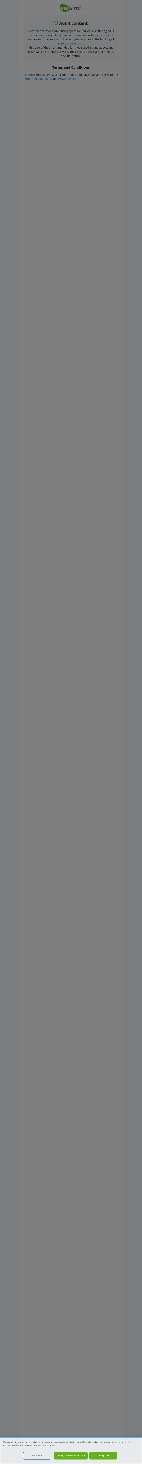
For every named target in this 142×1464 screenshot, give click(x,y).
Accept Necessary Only (71, 1455)
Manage (37, 1455)
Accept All (103, 1455)
